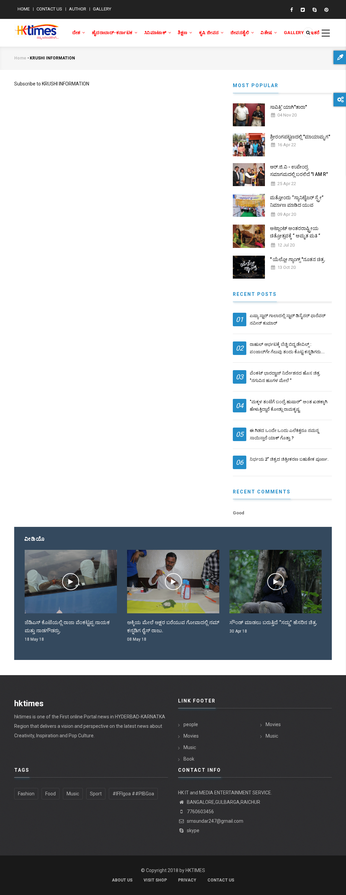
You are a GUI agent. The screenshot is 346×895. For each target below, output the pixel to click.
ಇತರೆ (315, 32)
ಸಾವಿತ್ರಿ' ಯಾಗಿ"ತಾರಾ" (288, 107)
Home (24, 8)
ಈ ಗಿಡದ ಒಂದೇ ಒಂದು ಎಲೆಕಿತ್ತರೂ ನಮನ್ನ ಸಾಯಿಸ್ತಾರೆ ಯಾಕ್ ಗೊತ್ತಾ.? (284, 434)
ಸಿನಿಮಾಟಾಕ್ (156, 32)
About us (122, 880)
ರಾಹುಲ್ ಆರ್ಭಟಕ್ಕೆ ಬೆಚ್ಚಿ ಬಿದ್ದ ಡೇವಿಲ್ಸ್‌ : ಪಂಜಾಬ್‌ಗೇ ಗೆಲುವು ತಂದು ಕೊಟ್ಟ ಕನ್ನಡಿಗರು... (287, 348)
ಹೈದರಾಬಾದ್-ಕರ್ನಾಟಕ (113, 32)
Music (189, 747)
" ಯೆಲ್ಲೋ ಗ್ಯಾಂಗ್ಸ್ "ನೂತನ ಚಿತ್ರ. (297, 259)
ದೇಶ (77, 32)
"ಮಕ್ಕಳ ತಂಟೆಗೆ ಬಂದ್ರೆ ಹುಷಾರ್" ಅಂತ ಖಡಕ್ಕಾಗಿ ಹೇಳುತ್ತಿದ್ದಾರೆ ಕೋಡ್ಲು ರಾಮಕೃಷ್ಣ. (288, 405)
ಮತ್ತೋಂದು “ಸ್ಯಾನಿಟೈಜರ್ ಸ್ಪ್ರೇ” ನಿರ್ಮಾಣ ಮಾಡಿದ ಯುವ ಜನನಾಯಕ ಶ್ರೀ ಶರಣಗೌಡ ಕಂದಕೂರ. (296, 209)
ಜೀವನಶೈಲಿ (240, 32)
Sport (96, 793)
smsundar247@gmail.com (214, 821)
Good (238, 512)
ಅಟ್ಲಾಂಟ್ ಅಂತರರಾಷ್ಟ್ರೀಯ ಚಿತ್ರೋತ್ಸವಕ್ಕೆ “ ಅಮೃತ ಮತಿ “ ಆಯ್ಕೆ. (295, 236)
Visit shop (155, 880)
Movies (191, 736)
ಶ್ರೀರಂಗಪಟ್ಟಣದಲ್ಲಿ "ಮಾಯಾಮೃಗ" (300, 136)
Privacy (187, 880)
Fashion (26, 793)
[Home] (36, 28)
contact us (220, 880)
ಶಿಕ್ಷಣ (183, 32)
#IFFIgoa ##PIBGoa (133, 793)
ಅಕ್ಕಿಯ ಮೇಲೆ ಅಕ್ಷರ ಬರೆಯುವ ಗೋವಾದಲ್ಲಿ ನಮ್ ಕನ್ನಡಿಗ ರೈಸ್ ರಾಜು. (74, 626)
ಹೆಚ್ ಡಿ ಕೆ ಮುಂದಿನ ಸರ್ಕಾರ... (261, 622)
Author (77, 8)
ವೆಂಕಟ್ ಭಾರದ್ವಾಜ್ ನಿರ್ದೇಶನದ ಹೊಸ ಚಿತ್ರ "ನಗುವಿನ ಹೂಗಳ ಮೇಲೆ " (285, 376)
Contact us (49, 8)
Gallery (102, 8)
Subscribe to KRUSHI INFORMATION (51, 83)
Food (50, 793)
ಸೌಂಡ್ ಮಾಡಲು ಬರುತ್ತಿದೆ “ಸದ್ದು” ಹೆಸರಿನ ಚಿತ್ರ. (175, 622)
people (190, 724)
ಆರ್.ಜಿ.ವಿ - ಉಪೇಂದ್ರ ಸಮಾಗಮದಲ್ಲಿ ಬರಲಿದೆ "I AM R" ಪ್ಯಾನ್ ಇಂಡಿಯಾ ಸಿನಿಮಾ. (299, 174)
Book (188, 759)
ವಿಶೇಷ (267, 32)
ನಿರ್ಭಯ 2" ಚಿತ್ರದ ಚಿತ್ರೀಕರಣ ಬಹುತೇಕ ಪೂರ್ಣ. (289, 459)
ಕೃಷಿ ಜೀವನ (209, 32)
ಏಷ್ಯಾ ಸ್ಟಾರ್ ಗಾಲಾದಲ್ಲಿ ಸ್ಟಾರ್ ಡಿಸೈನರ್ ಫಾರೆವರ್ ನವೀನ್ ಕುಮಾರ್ (287, 319)
